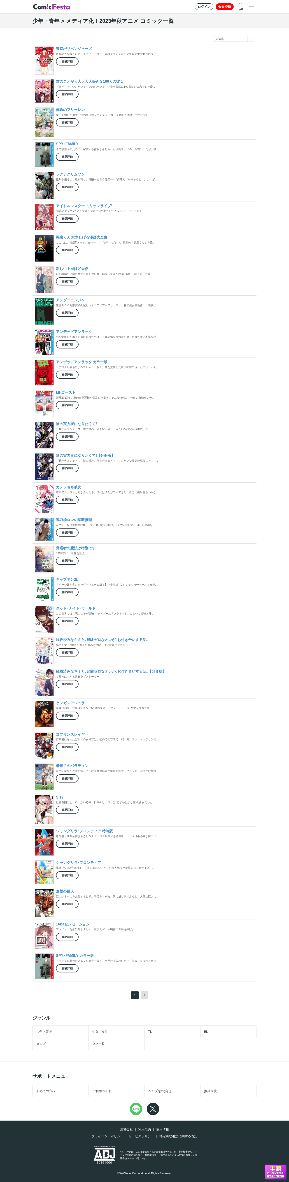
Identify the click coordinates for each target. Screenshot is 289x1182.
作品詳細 (67, 61)
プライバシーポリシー (107, 1136)
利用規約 (144, 1129)
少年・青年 (44, 1031)
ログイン (204, 6)
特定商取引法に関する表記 (178, 1136)
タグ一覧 (98, 1044)
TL (150, 1031)
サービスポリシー (141, 1136)
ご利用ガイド (101, 1091)
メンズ (41, 1044)
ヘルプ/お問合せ (159, 1091)
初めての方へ (45, 1091)
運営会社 (126, 1129)
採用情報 (162, 1129)
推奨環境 (210, 1091)
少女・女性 (100, 1031)
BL (206, 1031)
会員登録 (224, 6)
